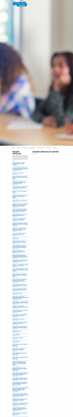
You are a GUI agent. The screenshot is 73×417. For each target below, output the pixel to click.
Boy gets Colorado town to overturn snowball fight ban (19, 285)
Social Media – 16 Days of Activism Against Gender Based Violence (20, 302)
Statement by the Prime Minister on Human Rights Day (20, 261)
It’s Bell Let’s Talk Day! (18, 173)
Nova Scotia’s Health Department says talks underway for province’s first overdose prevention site (20, 389)
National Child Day (16, 331)
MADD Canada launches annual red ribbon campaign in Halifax (19, 379)
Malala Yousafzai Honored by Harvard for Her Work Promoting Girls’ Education (19, 280)
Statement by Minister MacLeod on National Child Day (19, 323)
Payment (48, 147)
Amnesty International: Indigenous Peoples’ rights (19, 251)
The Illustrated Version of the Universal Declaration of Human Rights (20, 269)
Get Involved (40, 147)
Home (13, 147)
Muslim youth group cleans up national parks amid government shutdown (20, 224)
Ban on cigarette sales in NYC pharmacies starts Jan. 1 (19, 215)
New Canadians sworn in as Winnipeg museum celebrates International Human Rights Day (20, 256)
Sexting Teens (15, 238)
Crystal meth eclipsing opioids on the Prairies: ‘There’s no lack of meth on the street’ (20, 395)
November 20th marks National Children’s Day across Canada (19, 327)
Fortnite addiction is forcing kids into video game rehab (19, 289)
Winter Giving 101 (16, 341)
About (18, 147)
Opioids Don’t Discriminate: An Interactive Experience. (19, 400)
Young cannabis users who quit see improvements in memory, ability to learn (20, 383)
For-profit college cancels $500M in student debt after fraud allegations (19, 229)
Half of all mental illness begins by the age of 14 (18, 234)
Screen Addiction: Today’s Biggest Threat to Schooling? (19, 242)
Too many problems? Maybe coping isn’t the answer (19, 219)
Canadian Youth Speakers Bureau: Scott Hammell (18, 349)
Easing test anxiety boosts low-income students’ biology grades (20, 196)
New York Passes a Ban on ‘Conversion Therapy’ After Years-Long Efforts (19, 182)
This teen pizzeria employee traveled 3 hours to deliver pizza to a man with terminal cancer (19, 363)
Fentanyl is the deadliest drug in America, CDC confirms (20, 265)
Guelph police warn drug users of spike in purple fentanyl (20, 404)
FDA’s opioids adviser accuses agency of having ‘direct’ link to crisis (20, 177)
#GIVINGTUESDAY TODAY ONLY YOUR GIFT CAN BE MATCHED (20, 311)
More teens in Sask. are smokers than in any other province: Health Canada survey (20, 374)
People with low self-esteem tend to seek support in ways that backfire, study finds (19, 210)
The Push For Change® (17, 337)
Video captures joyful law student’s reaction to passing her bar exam (19, 368)
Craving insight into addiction (19, 200)
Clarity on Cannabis (17, 293)
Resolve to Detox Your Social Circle (19, 192)
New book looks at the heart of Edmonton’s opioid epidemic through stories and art (20, 205)
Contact (55, 147)
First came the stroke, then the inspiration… (20, 345)
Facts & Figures (16, 334)
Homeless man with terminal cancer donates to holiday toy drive (19, 275)
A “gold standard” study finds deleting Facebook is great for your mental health (20, 168)
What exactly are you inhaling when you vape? (19, 414)
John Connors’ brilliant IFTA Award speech (19, 354)
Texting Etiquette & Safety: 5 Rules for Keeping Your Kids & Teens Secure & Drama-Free (19, 246)
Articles (25, 147)
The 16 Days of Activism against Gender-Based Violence (19, 315)
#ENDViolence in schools (18, 319)
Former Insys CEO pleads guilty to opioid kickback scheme (20, 187)
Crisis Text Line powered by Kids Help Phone (20, 358)
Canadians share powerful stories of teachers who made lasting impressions (19, 408)
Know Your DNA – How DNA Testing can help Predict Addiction (18, 163)
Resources (32, 147)
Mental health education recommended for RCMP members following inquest (20, 297)
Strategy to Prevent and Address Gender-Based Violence (20, 307)
